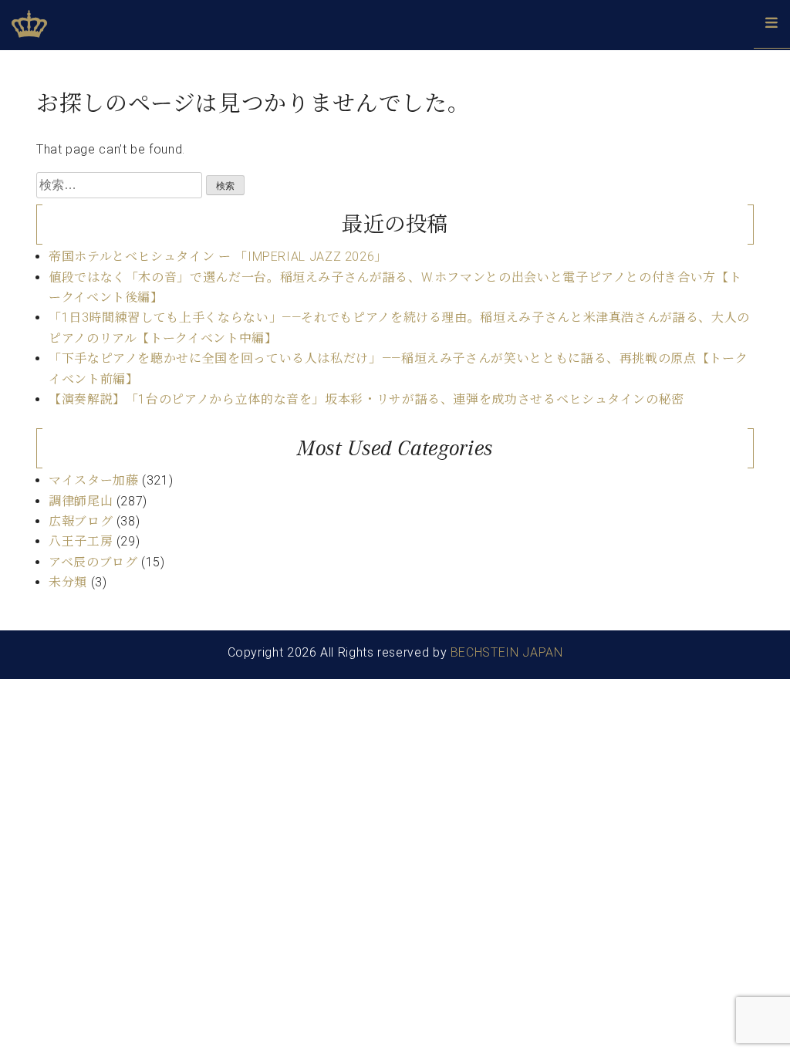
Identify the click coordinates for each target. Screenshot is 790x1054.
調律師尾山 (81, 501)
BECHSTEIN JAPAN (507, 652)
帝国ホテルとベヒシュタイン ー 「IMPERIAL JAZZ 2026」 (218, 256)
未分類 (68, 582)
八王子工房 (81, 541)
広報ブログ (81, 521)
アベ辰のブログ (93, 562)
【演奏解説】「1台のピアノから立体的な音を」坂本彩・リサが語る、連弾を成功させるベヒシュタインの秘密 (366, 399)
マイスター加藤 (93, 480)
